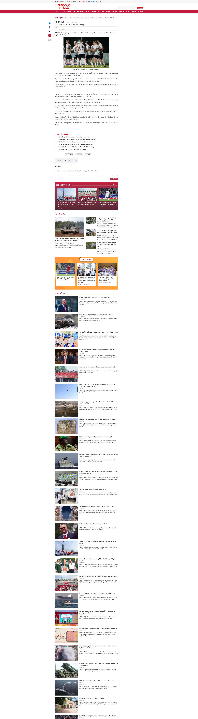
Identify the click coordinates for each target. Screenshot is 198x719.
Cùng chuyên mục (63, 185)
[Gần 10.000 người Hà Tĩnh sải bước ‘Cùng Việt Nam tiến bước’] (108, 194)
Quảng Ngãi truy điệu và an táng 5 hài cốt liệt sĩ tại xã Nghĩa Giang (97, 560)
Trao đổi (93, 11)
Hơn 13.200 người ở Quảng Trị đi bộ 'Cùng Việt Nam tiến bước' (66, 203)
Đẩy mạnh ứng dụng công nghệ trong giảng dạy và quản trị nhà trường (86, 279)
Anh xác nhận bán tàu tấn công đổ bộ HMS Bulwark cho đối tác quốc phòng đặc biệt (98, 455)
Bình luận (49, 35)
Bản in (49, 30)
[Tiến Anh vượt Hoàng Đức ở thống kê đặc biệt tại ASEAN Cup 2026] (107, 269)
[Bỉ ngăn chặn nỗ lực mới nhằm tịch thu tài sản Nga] (66, 304)
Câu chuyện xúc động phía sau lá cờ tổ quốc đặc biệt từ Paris (98, 628)
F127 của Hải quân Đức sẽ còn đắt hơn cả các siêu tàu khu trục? (97, 682)
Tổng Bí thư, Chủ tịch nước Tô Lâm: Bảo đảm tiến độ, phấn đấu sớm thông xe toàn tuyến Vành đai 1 (65, 280)
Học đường (101, 11)
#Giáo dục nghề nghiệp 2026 (68, 17)
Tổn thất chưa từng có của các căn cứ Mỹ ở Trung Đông (96, 506)
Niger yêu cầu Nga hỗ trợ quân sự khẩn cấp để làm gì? (95, 437)
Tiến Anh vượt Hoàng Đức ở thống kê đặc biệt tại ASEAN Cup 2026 (107, 279)
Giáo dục (62, 11)
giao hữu (79, 154)
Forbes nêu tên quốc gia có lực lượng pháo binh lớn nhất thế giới (107, 231)
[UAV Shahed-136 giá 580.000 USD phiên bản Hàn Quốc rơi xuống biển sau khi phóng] (66, 391)
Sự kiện (59, 18)
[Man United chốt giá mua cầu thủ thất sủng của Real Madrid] (87, 194)
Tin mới (49, 40)
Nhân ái (108, 11)
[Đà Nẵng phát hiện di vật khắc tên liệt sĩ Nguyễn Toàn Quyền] (66, 426)
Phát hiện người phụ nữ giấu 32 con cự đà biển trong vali (96, 315)
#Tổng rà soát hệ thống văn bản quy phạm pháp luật (87, 17)
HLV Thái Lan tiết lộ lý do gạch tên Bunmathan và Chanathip (76, 142)
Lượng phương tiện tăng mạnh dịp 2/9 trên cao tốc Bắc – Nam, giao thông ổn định (98, 472)
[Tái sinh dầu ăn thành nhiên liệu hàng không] (66, 496)
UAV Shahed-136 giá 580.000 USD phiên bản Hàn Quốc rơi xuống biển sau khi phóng (97, 385)
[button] (111, 184)
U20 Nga (88, 154)
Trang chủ (56, 11)
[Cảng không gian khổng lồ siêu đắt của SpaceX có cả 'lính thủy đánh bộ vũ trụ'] (66, 409)
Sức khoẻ (121, 11)
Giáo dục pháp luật (78, 11)
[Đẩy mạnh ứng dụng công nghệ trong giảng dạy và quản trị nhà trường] (86, 269)
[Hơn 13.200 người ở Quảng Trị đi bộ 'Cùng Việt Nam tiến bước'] (66, 194)
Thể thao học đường (71, 22)
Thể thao (140, 11)
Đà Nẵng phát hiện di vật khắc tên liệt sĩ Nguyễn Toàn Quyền (97, 419)
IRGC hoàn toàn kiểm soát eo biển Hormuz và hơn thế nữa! (97, 594)
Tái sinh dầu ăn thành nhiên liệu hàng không (92, 489)
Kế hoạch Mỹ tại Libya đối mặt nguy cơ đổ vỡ (93, 524)
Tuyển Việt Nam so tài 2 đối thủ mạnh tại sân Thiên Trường (76, 147)
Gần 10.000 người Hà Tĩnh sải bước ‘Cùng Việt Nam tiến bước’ (108, 203)
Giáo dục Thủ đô (140, 8)
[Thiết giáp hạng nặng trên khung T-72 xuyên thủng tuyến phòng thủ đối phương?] (69, 227)
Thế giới (114, 11)
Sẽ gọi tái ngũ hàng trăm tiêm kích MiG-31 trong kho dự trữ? (107, 219)
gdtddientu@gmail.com (95, 1)
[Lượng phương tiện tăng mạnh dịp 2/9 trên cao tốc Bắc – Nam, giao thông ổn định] (66, 478)
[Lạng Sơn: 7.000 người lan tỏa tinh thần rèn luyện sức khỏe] (66, 374)
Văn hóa (133, 11)
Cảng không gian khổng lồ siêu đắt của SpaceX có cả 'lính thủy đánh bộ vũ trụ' (98, 403)
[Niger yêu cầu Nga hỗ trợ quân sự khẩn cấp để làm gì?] (66, 443)
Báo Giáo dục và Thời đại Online (64, 6)
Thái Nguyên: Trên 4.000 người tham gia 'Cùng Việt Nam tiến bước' (97, 542)
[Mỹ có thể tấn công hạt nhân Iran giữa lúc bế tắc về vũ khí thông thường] (66, 356)
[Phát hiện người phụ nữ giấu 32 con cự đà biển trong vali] (66, 321)
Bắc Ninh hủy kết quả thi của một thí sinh (91, 698)
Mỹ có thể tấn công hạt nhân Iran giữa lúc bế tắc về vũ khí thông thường (97, 350)
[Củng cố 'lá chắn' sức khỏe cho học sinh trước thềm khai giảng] (66, 339)
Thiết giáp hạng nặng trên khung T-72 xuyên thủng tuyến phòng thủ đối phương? (69, 239)
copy (76, 160)
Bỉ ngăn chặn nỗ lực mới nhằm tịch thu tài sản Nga (94, 297)
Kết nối (87, 11)
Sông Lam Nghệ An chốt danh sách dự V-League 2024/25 (75, 144)
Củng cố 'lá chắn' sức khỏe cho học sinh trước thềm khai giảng (98, 332)
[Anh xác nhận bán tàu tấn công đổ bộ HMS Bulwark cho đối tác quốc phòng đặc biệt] (66, 461)
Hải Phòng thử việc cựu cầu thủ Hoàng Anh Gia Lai (73, 137)
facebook (49, 26)
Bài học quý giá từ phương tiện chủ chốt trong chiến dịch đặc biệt (106, 244)
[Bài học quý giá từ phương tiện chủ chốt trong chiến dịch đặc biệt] (91, 245)
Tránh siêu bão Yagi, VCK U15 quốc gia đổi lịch (72, 149)
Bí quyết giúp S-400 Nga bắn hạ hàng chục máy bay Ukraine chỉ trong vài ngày (98, 664)
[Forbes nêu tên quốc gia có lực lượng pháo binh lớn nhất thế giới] (91, 232)
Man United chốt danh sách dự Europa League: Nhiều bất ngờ (77, 139)
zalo (49, 22)
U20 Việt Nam (69, 154)
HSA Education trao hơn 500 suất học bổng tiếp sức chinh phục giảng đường (97, 612)
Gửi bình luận (114, 178)
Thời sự (69, 11)
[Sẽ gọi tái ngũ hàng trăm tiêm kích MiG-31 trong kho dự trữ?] (91, 220)
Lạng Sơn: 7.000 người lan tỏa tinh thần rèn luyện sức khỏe (97, 367)
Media (127, 11)
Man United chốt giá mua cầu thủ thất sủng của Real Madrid (86, 203)
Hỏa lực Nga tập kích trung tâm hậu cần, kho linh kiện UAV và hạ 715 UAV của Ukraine (97, 647)
